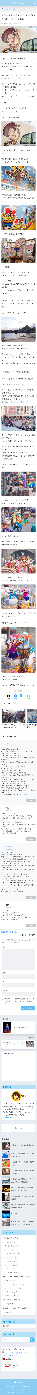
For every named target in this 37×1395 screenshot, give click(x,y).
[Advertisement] (18, 1067)
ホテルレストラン (12, 1295)
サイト (4, 990)
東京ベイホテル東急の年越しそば (23, 1145)
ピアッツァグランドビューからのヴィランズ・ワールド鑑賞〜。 (23, 1223)
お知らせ (7, 1312)
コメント (6, 948)
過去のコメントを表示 (10, 932)
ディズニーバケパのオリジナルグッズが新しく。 (23, 1155)
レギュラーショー (12, 1253)
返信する (31, 800)
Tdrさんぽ (18, 1128)
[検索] (32, 1339)
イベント (14, 704)
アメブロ (15, 1112)
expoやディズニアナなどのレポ (15, 1308)
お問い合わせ (25, 1386)
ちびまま (9, 847)
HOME (19, 1382)
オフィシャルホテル (13, 1292)
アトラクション (11, 1246)
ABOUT (17, 1386)
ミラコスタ (10, 1280)
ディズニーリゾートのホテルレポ (16, 1276)
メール (4, 982)
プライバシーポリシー (18, 1389)
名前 (4, 973)
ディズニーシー (10, 1257)
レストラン (10, 1242)
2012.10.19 (9, 745)
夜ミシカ (14, 1213)
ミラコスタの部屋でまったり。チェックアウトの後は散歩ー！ (23, 1180)
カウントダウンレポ (11, 1299)
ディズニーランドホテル (14, 1284)
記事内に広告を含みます (17, 59)
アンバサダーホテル (13, 1288)
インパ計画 (8, 1304)
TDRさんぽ (19, 3)
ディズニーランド (11, 1238)
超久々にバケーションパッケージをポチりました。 (23, 1206)
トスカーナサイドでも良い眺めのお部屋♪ (23, 1172)
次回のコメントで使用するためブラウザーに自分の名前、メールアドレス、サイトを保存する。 (19, 1001)
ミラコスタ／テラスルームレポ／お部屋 (23, 1197)
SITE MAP (10, 1386)
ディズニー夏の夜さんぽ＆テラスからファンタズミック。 (23, 1189)
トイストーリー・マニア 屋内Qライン (22, 1163)
